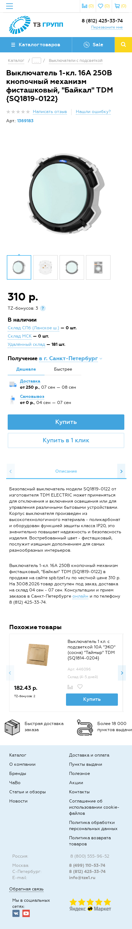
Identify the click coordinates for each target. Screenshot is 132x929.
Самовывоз (32, 396)
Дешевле (26, 369)
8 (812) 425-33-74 (102, 21)
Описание (66, 471)
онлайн (80, 596)
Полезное (79, 773)
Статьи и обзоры (27, 792)
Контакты (79, 792)
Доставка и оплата (89, 755)
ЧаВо (15, 782)
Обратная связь (26, 889)
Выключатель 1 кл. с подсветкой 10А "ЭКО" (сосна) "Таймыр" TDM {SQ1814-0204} (91, 650)
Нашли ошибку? (93, 111)
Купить (66, 421)
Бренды (17, 773)
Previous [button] (11, 471)
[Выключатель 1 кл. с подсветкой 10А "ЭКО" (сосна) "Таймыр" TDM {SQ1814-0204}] (37, 654)
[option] (66, 193)
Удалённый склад (26, 344)
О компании (22, 764)
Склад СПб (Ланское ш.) (33, 327)
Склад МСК (20, 336)
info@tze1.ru (82, 877)
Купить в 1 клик (66, 440)
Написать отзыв (50, 111)
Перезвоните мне (107, 27)
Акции (76, 782)
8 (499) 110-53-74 (87, 865)
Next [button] (121, 471)
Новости (18, 801)
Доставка (30, 381)
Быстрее (63, 369)
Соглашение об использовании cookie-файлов (94, 807)
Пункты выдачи (85, 764)
